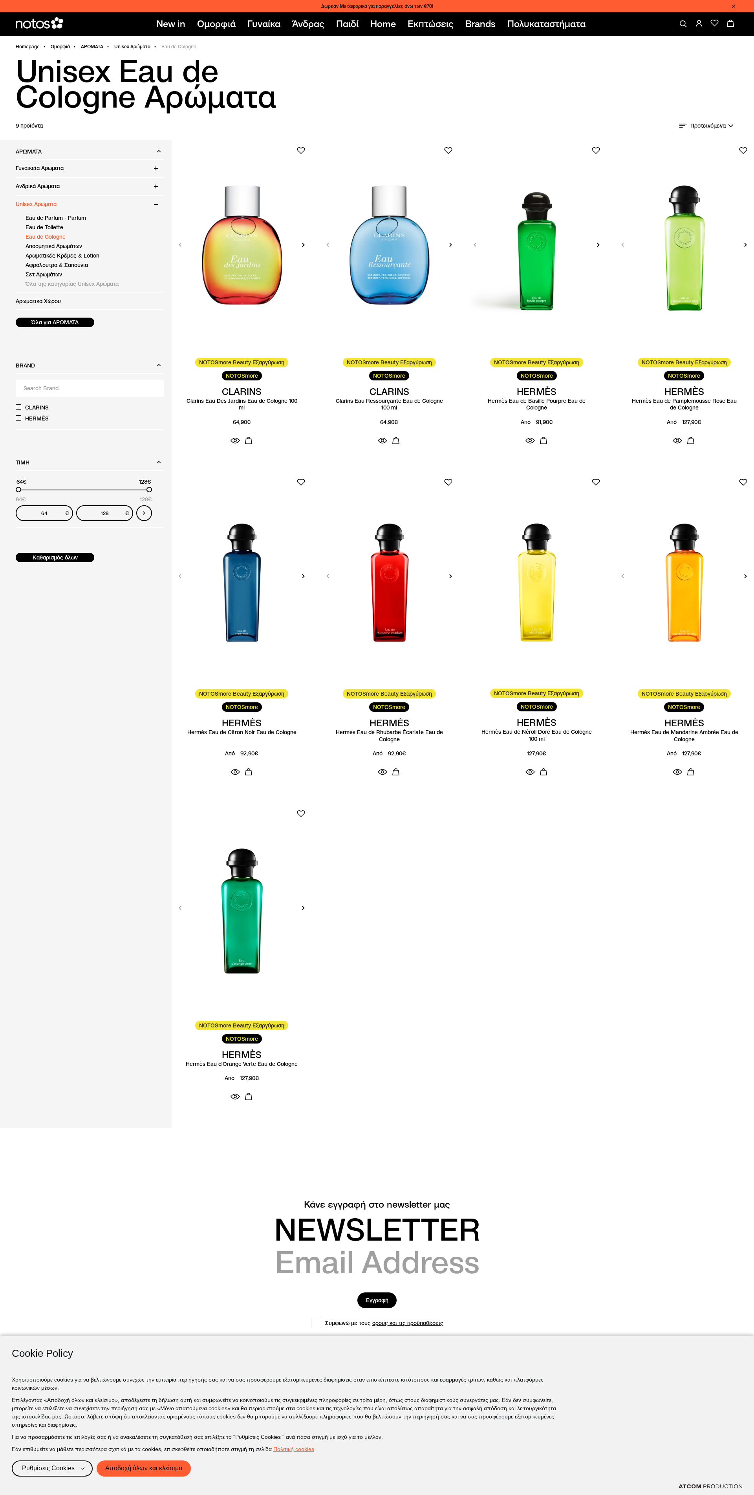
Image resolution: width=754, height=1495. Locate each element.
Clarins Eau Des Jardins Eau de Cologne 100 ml (242, 404)
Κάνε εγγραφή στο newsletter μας (377, 1204)
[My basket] (730, 23)
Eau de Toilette (44, 227)
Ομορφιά (60, 46)
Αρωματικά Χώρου (38, 301)
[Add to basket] (248, 440)
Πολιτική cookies (293, 1449)
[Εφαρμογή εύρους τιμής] (144, 513)
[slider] (18, 489)
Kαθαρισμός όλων (55, 557)
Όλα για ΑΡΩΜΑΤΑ (55, 322)
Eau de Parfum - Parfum (56, 217)
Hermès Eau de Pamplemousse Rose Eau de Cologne (684, 404)
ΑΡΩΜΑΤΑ (92, 46)
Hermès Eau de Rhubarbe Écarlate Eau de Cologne (389, 736)
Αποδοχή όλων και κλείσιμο (143, 1468)
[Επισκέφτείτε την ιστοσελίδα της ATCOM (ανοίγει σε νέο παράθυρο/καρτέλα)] (710, 1486)
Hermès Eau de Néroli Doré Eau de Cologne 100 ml (536, 735)
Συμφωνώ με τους (384, 1323)
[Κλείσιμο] (733, 6)
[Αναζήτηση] (683, 24)
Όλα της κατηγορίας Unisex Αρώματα (72, 283)
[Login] (699, 23)
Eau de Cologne (46, 236)
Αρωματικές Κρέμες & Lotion (62, 255)
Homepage (28, 46)
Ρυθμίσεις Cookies (48, 1468)
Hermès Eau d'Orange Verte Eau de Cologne (242, 1064)
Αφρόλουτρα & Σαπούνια (57, 265)
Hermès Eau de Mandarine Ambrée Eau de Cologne (684, 736)
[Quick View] (235, 440)
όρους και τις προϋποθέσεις (407, 1323)
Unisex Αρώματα (132, 46)
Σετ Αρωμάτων (44, 274)
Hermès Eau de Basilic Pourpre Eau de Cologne (537, 404)
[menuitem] (172, 24)
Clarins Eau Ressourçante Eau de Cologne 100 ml (389, 404)
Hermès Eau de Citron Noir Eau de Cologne (241, 732)
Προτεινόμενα (708, 125)
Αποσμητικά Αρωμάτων (54, 246)
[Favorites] (715, 23)
